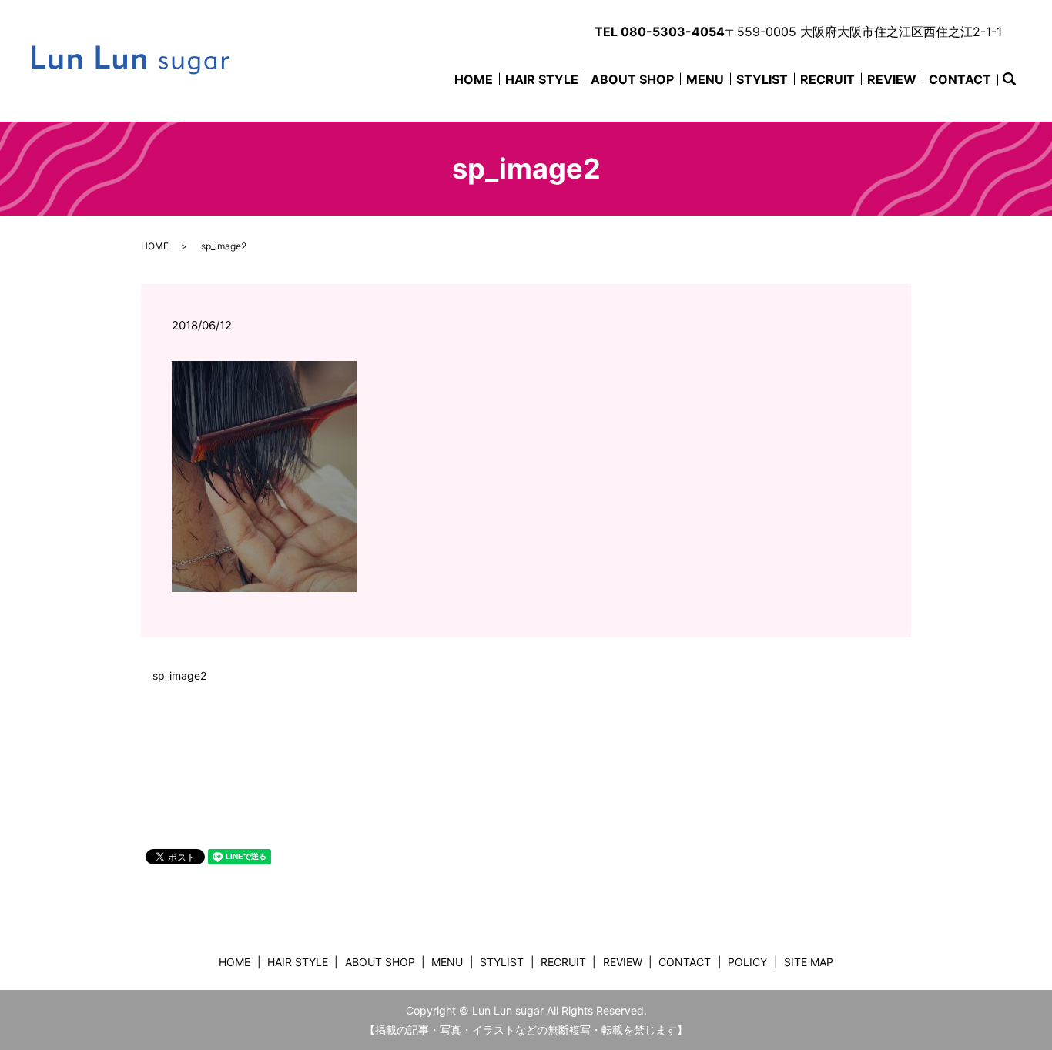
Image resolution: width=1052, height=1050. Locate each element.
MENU (705, 79)
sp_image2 (179, 675)
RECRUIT (827, 79)
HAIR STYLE (541, 79)
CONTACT (960, 79)
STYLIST (762, 79)
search (1017, 81)
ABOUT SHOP (632, 79)
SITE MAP (808, 961)
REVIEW (891, 79)
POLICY (747, 961)
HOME (473, 79)
